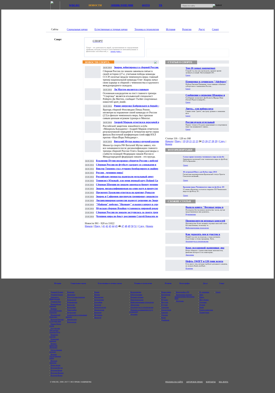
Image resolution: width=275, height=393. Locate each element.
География (98, 302)
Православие (166, 292)
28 (213, 141)
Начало (89, 226)
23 (197, 141)
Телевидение (204, 312)
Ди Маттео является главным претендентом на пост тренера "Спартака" (138, 90)
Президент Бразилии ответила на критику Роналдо (125, 192)
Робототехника (136, 295)
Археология (71, 300)
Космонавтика (135, 292)
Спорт (188, 75)
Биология (97, 312)
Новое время (55, 365)
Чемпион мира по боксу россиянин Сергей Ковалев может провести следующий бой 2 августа (129, 217)
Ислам (163, 297)
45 (116, 226)
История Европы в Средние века (56, 320)
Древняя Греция (57, 295)
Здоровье (203, 302)
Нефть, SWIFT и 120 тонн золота (204, 261)
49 (129, 226)
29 (216, 141)
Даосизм (164, 315)
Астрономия (99, 300)
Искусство (71, 305)
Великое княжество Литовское (53, 345)
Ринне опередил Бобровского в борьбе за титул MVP (137, 107)
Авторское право (194, 382)
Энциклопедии (122, 5)
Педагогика (71, 312)
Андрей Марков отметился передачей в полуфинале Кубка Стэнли (136, 123)
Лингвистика (72, 319)
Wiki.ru (74, 5)
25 (203, 141)
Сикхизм (164, 312)
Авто (201, 295)
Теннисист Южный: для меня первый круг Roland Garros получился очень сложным (129, 181)
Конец (149, 226)
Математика (98, 297)
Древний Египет (57, 292)
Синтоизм (165, 307)
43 (110, 226)
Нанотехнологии (136, 300)
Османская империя (54, 340)
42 (107, 226)
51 (135, 226)
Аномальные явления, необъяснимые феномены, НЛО (185, 296)
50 (132, 226)
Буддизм (164, 305)
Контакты (211, 382)
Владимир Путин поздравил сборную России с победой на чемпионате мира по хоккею (129, 162)
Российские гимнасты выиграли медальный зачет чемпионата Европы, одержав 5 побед (125, 177)
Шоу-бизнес (204, 300)
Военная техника (136, 297)
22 (193, 141)
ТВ (160, 5)
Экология (97, 317)
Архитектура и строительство (197, 241)
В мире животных (206, 310)
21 (190, 141)
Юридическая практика (76, 297)
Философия (71, 307)
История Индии (57, 368)
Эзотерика (180, 301)
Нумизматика (191, 214)
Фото (146, 5)
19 (184, 141)
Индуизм (164, 302)
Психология (71, 322)
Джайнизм (165, 320)
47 (122, 226)
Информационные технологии (197, 228)
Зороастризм (166, 310)
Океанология (99, 310)
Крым (201, 307)
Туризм (202, 305)
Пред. (97, 226)
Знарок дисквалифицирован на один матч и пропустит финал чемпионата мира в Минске (127, 189)
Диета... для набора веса (199, 108)
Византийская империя (55, 305)
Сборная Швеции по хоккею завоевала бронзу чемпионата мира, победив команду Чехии (129, 185)
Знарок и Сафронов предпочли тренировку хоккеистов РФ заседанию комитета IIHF (130, 197)
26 (206, 141)
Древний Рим (56, 302)
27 (209, 141)
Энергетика (134, 305)
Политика (189, 268)
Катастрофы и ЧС (182, 292)
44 (113, 226)
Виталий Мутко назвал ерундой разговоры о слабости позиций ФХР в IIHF (138, 142)
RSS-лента (223, 382)
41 (103, 226)
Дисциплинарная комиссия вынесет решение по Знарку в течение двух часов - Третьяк (129, 201)
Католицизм (165, 295)
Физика (97, 295)
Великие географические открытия (55, 310)
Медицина (98, 315)
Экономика (190, 255)
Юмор (201, 297)
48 (126, 226)
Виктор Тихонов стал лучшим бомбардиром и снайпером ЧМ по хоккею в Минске (129, 169)
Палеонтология (100, 307)
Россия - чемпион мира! (109, 172)
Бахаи (163, 317)
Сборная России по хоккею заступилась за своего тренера (129, 212)
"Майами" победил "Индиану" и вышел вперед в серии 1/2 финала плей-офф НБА (130, 205)
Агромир (134, 314)
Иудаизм (164, 300)
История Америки (53, 362)
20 (187, 141)
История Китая (56, 370)
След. (141, 226)
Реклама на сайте (174, 382)
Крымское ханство (53, 336)
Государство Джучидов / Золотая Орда (54, 330)
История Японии (57, 373)
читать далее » (116, 51)
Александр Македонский (54, 298)
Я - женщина (204, 292)
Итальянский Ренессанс (54, 316)
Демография (72, 310)
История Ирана (56, 375)
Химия (96, 292)
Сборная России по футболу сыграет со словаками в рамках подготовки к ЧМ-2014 (126, 166)
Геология (97, 305)
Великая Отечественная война (55, 356)
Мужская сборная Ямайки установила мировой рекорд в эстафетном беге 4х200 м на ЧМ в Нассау (129, 209)
